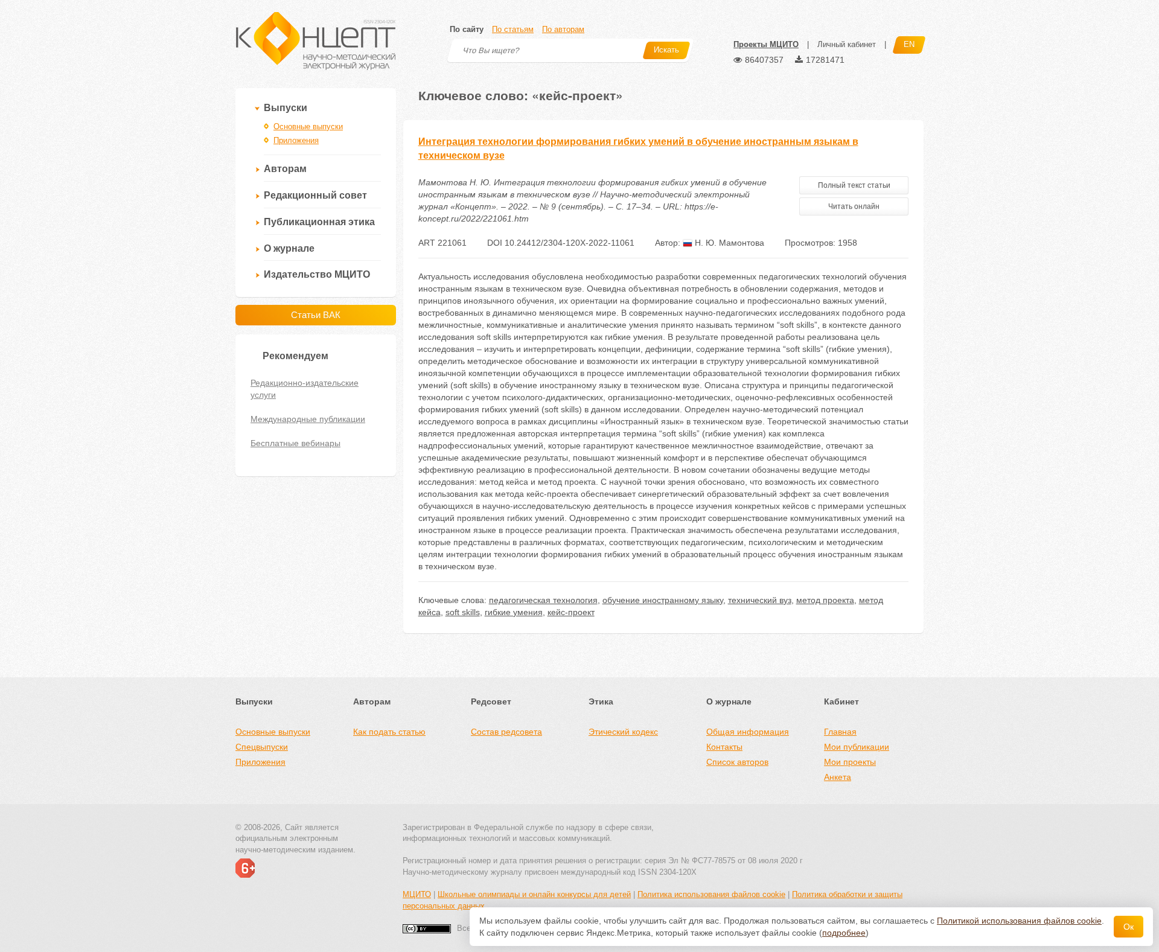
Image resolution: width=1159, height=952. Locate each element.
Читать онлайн (854, 206)
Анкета (837, 777)
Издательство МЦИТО (317, 274)
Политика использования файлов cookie (711, 894)
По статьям (513, 29)
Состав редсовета (506, 731)
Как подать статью (389, 731)
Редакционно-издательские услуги (305, 389)
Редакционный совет (315, 195)
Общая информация (747, 731)
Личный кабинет (846, 44)
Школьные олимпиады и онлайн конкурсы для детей (534, 894)
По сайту (467, 29)
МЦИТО (417, 894)
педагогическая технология (543, 600)
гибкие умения (514, 612)
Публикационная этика (319, 222)
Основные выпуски (308, 126)
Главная (840, 731)
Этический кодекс (623, 731)
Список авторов (737, 762)
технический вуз (759, 600)
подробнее (844, 933)
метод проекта (825, 600)
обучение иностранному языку (662, 600)
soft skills (462, 612)
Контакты (724, 747)
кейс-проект (571, 612)
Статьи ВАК (315, 315)
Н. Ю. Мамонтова (728, 243)
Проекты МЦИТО (766, 44)
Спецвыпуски (261, 747)
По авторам (563, 29)
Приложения (296, 140)
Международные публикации (308, 419)
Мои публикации (856, 747)
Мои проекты (850, 762)
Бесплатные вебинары (295, 443)
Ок (1128, 926)
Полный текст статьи (854, 185)
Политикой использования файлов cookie (1019, 920)
